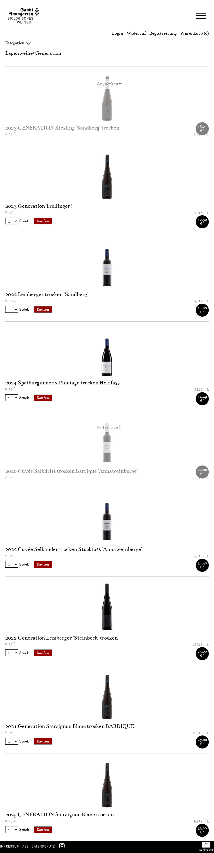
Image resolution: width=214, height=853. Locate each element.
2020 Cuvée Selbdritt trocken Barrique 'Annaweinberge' (71, 471)
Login (117, 33)
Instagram (62, 845)
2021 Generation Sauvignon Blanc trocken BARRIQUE (69, 726)
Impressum (10, 846)
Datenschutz (43, 846)
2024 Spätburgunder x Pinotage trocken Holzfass (62, 382)
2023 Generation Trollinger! (38, 206)
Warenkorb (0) (194, 33)
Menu (201, 16)
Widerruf (136, 33)
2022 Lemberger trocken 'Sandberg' (46, 294)
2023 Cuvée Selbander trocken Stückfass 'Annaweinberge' (73, 549)
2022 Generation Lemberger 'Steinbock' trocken (61, 638)
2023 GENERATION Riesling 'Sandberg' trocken (62, 128)
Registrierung (163, 33)
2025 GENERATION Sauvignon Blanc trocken (59, 814)
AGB (25, 846)
